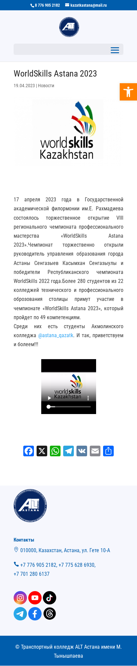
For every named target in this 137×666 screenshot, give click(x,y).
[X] (42, 452)
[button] (128, 92)
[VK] (81, 452)
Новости (46, 85)
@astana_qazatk (55, 335)
